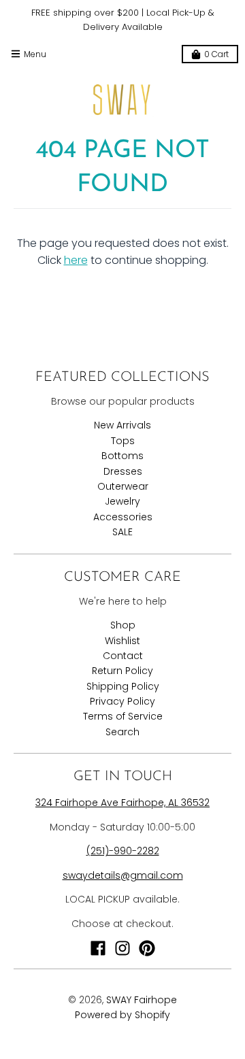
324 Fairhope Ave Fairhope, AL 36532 (122, 802)
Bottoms (122, 456)
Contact (123, 655)
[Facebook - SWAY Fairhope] (98, 948)
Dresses (122, 471)
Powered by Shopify (122, 1015)
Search (122, 732)
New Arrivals (122, 425)
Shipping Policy (122, 686)
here (76, 260)
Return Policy (122, 670)
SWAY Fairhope (141, 1000)
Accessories (122, 517)
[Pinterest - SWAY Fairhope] (147, 948)
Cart (216, 54)
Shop (122, 625)
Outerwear (122, 486)
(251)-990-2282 (122, 851)
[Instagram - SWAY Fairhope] (122, 948)
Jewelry (122, 501)
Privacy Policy (122, 701)
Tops (123, 441)
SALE (122, 532)
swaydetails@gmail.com (123, 875)
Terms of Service (123, 716)
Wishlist (122, 641)
